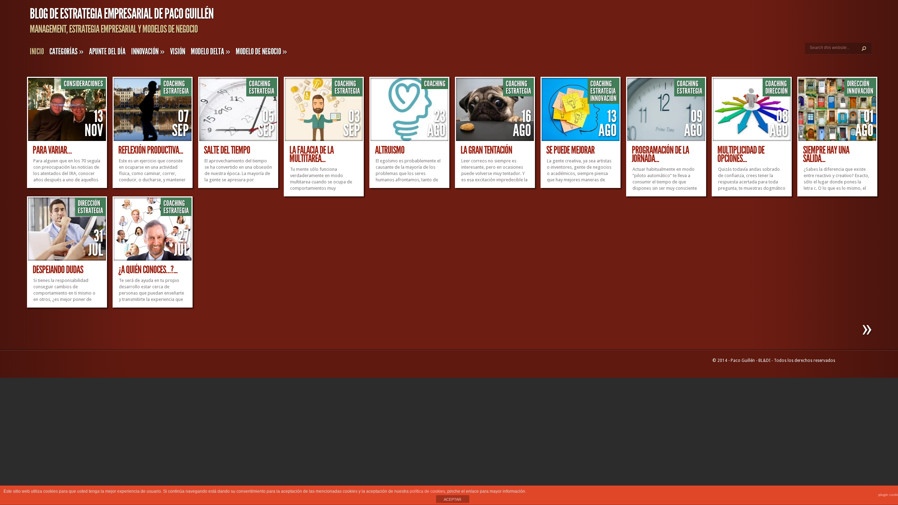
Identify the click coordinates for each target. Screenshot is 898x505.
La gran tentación (486, 150)
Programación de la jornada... (660, 154)
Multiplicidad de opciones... (740, 154)
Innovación (148, 51)
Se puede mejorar (570, 150)
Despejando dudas (58, 269)
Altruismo (389, 150)
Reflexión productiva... (150, 150)
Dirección (776, 91)
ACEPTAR (452, 499)
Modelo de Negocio (261, 51)
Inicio (37, 51)
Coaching (174, 83)
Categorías (66, 51)
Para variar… (52, 150)
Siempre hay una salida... (826, 154)
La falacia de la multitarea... (311, 154)
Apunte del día (107, 51)
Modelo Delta (210, 51)
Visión (177, 51)
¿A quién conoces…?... (147, 269)
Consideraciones (83, 83)
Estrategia (176, 91)
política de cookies (427, 491)
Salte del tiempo (227, 150)
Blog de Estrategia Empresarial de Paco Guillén (122, 14)
